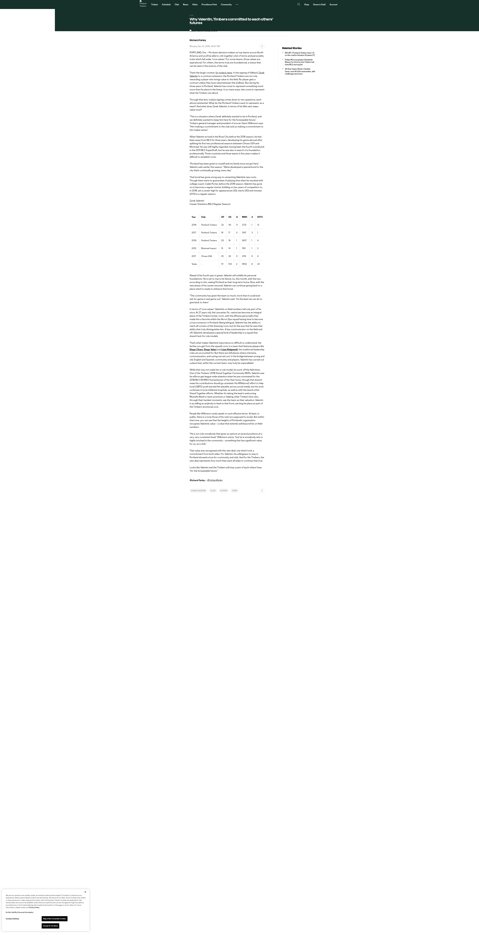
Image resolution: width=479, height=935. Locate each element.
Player (223, 490)
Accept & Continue (50, 926)
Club (213, 490)
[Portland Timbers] (144, 4)
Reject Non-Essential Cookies (54, 919)
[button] (237, 4)
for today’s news (224, 72)
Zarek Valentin (198, 490)
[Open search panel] (298, 4)
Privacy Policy (34, 907)
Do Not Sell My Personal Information (19, 912)
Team (234, 490)
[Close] (85, 892)
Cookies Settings (12, 919)
